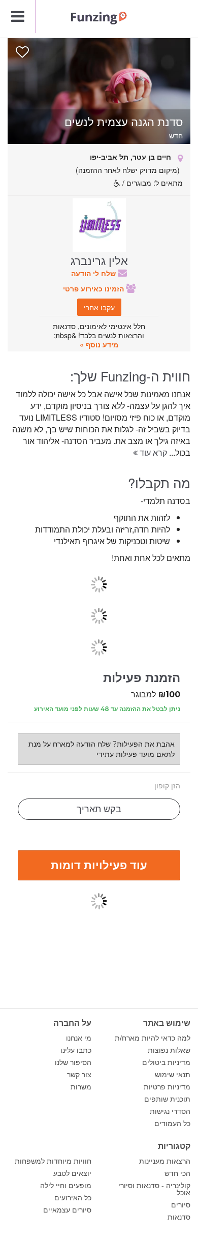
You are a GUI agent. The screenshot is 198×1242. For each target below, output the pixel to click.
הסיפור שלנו (73, 1062)
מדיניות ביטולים (166, 1062)
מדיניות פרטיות (167, 1087)
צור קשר (79, 1075)
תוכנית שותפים (167, 1099)
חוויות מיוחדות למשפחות (53, 1161)
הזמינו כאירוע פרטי (94, 288)
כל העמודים (172, 1123)
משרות (81, 1087)
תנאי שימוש (172, 1075)
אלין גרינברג (99, 260)
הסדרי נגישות (170, 1111)
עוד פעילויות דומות (99, 864)
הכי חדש (177, 1173)
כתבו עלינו (75, 1050)
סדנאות (179, 1217)
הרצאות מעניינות (164, 1161)
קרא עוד (152, 452)
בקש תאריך (99, 809)
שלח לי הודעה (94, 273)
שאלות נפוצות (169, 1050)
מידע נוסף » (99, 344)
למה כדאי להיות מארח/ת (152, 1038)
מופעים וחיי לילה (65, 1185)
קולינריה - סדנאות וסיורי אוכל (154, 1189)
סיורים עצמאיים (67, 1210)
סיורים (180, 1205)
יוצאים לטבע (72, 1173)
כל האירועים (72, 1198)
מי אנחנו (78, 1038)
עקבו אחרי (99, 307)
